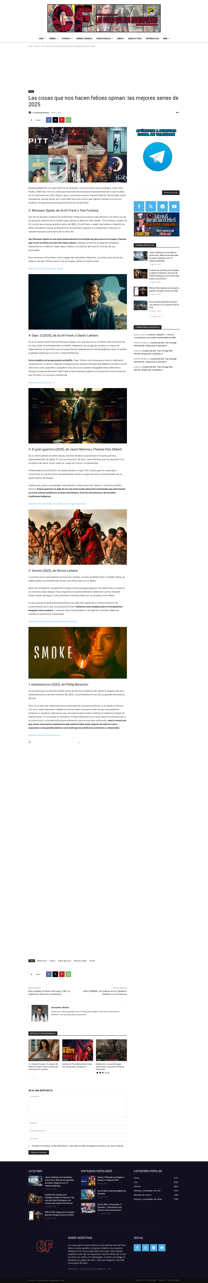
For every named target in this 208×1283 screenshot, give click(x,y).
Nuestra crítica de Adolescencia (44, 735)
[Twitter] (150, 206)
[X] (55, 120)
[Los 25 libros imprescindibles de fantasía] (88, 1194)
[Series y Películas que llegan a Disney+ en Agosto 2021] (88, 1181)
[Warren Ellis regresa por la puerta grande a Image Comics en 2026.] (140, 291)
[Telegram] (162, 206)
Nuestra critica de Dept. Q (41, 382)
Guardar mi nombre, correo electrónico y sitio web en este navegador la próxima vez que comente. (78, 1146)
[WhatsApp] (68, 120)
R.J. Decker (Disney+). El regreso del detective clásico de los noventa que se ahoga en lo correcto (43, 1066)
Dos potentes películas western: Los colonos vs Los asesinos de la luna (164, 305)
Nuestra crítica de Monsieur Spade (45, 268)
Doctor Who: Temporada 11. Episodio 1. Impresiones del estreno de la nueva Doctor (109, 1207)
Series (37, 46)
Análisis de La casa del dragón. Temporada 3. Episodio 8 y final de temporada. (110, 1066)
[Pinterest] (62, 120)
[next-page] (35, 1078)
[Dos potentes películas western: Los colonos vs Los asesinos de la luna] (140, 305)
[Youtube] (174, 206)
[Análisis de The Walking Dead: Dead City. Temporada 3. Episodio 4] (77, 1050)
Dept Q (52, 961)
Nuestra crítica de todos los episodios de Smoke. (53, 621)
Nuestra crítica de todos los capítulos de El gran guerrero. (57, 503)
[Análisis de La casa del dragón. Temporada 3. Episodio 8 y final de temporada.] (111, 1050)
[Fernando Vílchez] (30, 112)
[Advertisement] (104, 69)
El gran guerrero (64, 961)
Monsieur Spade (80, 961)
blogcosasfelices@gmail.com (95, 1269)
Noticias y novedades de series (40, 1060)
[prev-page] (30, 1078)
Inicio (30, 46)
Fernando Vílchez (41, 113)
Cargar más (155, 316)
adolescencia (42, 961)
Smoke (92, 961)
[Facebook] (49, 120)
